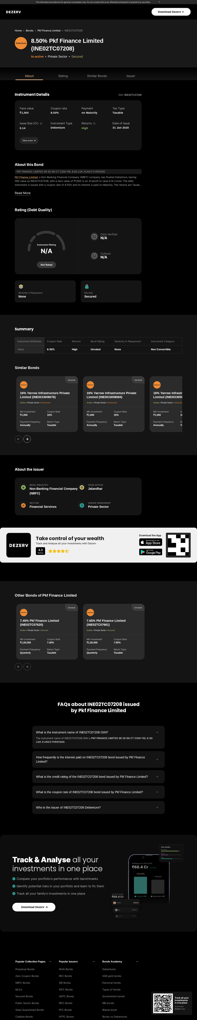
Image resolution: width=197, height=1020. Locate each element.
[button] (33, 961)
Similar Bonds (97, 76)
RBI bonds (108, 1003)
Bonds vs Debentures (114, 1016)
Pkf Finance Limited (49, 30)
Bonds (29, 30)
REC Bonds (65, 975)
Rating (63, 76)
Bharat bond (109, 1009)
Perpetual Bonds (24, 969)
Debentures (109, 969)
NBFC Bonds (22, 982)
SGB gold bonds (111, 975)
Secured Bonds (24, 996)
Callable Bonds (24, 1016)
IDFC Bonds (66, 989)
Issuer (131, 76)
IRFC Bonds (65, 1003)
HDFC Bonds (66, 996)
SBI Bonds (65, 982)
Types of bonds (111, 989)
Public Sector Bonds (27, 1003)
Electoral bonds (111, 982)
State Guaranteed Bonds (29, 1009)
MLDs (18, 989)
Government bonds (113, 996)
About (29, 76)
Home (18, 30)
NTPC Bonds (66, 1016)
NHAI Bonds (66, 969)
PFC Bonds (65, 1009)
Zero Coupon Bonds (27, 975)
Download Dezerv (169, 11)
